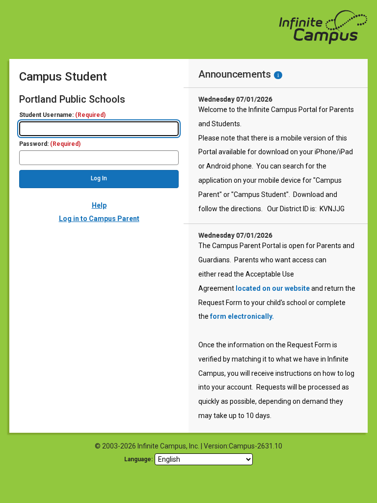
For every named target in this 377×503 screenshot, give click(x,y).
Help (99, 205)
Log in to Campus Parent (99, 218)
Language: (138, 459)
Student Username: (62, 115)
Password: (50, 144)
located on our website (273, 288)
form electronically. (242, 316)
